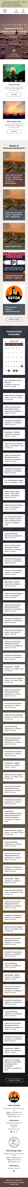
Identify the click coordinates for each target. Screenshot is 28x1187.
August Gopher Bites (13, 246)
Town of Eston (14, 85)
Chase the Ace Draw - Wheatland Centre (13, 408)
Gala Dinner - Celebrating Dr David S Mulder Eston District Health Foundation (13, 814)
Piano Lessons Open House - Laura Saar (12, 492)
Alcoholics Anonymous (13, 421)
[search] (16, 11)
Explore (14, 94)
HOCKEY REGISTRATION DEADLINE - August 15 (14, 277)
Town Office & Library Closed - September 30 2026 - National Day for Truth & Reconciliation (14, 179)
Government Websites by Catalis (14, 1182)
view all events (14, 1080)
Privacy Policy (14, 1184)
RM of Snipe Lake (14, 122)
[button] (10, 43)
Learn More (14, 37)
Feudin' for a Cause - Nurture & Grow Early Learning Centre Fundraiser (12, 1063)
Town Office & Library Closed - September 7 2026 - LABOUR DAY (13, 215)
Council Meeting (10, 534)
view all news (14, 319)
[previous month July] (6, 341)
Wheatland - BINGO (12, 432)
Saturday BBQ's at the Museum (13, 381)
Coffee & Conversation (13, 570)
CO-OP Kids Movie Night (13, 480)
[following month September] (21, 341)
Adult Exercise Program (13, 395)
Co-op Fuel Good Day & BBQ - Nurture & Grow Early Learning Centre (13, 519)
